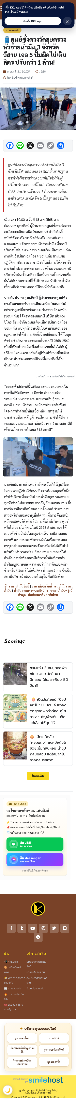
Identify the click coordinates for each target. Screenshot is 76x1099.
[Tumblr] (21, 928)
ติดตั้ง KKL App (32, 21)
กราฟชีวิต (54, 1038)
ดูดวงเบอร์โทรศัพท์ (54, 1049)
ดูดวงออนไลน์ (22, 1038)
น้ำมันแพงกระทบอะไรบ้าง (31, 590)
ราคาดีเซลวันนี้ (42, 586)
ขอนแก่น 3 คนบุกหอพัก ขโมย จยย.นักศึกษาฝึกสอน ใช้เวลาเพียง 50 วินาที (49, 676)
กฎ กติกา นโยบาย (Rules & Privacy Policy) (38, 1090)
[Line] (64, 928)
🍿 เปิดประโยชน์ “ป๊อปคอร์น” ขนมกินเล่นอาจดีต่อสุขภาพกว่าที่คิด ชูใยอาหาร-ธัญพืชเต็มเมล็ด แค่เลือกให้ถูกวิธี (48, 711)
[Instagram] (43, 928)
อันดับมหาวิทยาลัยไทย (43, 595)
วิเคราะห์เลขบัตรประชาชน (22, 1062)
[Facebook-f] (11, 928)
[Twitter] (54, 928)
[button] (38, 776)
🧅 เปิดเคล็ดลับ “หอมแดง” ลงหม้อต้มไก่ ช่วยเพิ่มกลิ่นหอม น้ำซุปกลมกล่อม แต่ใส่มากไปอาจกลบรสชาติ (48, 748)
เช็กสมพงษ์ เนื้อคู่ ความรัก (22, 1049)
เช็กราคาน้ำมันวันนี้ (16, 586)
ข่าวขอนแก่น (12, 30)
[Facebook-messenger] (38, 937)
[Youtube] (32, 928)
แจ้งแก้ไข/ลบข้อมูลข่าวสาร (38, 1092)
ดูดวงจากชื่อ (53, 1062)
